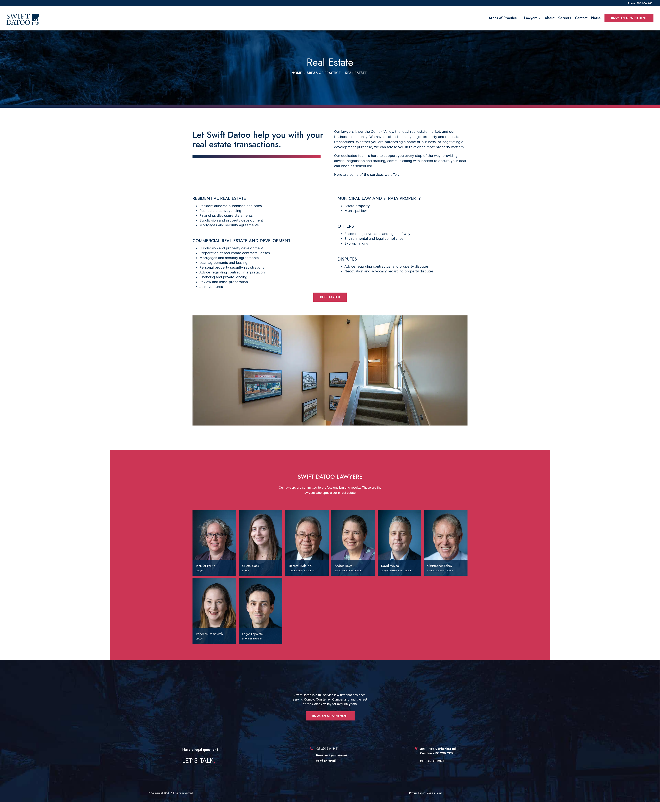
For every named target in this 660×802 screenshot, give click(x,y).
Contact (581, 17)
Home (596, 17)
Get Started (330, 297)
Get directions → (434, 761)
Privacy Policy (417, 793)
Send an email (326, 760)
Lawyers (530, 17)
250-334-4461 (645, 3)
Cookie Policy (434, 793)
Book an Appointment (330, 716)
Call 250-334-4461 (327, 749)
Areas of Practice (502, 17)
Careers (564, 17)
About (549, 17)
